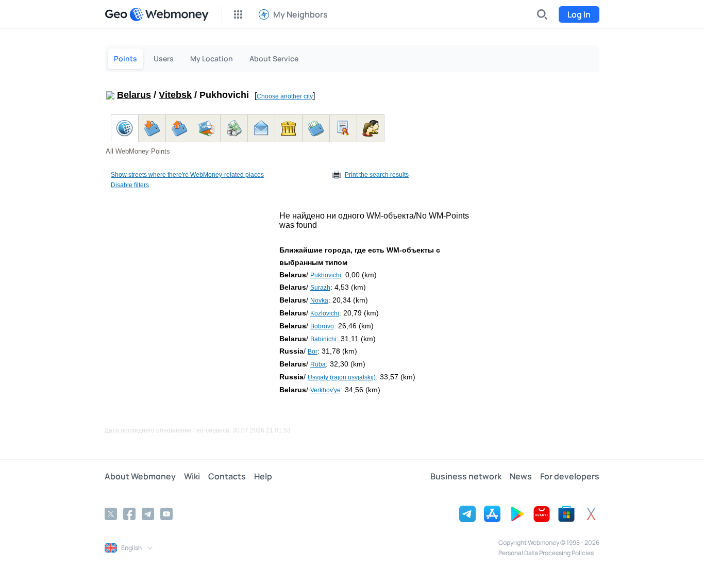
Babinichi (323, 339)
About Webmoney (140, 476)
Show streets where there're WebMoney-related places (187, 174)
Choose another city (285, 96)
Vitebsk (175, 95)
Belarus (134, 95)
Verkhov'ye (325, 390)
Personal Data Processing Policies (546, 552)
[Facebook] (129, 514)
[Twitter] (111, 514)
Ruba (318, 364)
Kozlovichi (324, 313)
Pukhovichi (325, 275)
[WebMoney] (169, 14)
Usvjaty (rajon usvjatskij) (342, 377)
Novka (319, 300)
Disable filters (130, 185)
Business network (465, 476)
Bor (312, 351)
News (521, 476)
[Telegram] (148, 514)
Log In (579, 14)
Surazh (320, 287)
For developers (569, 476)
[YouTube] (166, 514)
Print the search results (377, 174)
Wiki (192, 476)
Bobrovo (322, 326)
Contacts (227, 476)
